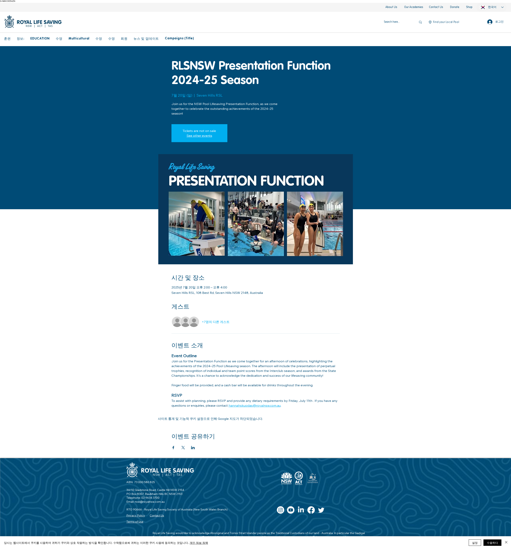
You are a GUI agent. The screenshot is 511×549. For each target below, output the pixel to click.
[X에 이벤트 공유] (183, 447)
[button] (7, 39)
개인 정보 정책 (199, 543)
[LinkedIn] (301, 510)
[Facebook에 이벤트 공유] (173, 447)
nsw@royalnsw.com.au (150, 501)
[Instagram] (280, 510)
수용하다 (492, 543)
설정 (475, 543)
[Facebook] (311, 510)
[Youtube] (290, 510)
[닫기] (506, 542)
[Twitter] (321, 510)
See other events (199, 136)
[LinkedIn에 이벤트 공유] (193, 447)
